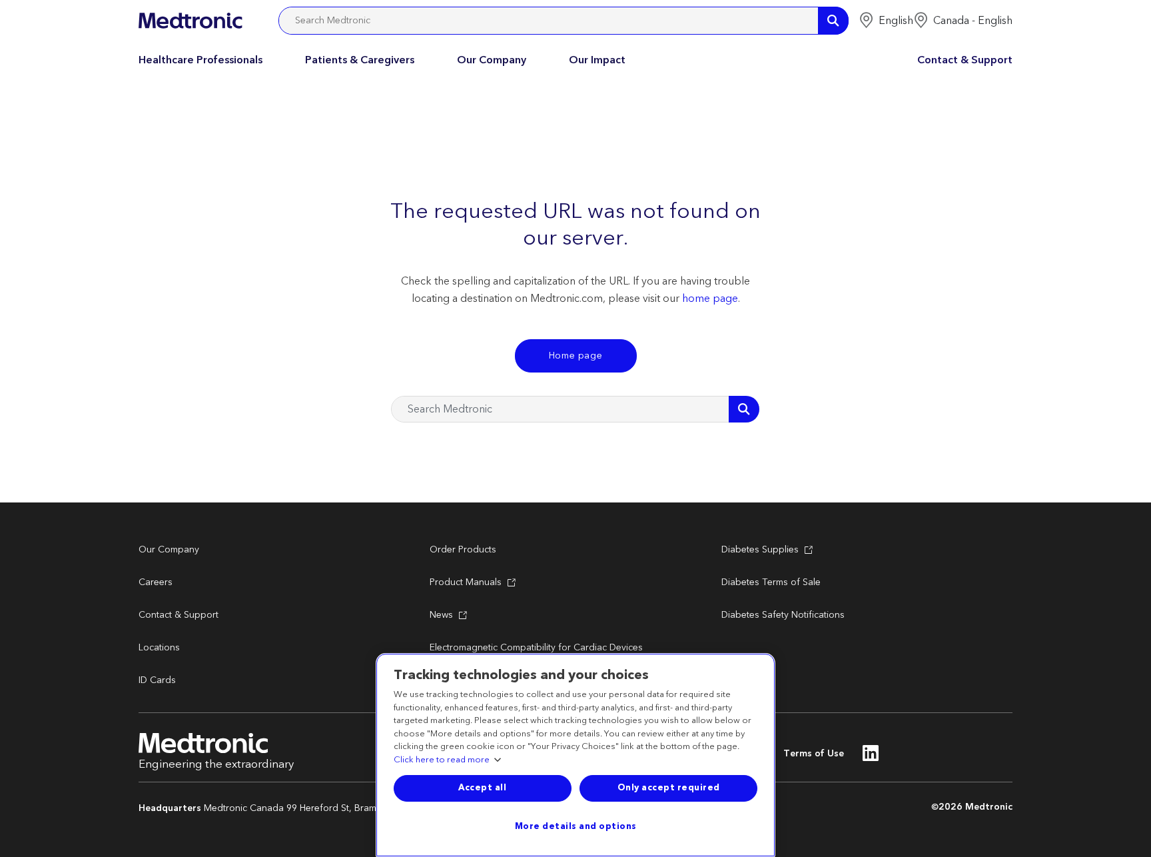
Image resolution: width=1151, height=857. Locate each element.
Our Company (491, 60)
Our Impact (597, 60)
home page (710, 298)
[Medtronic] (190, 21)
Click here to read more (442, 760)
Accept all (482, 787)
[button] (886, 20)
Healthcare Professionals (200, 60)
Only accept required (668, 787)
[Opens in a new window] (871, 757)
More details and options (576, 826)
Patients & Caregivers (359, 60)
